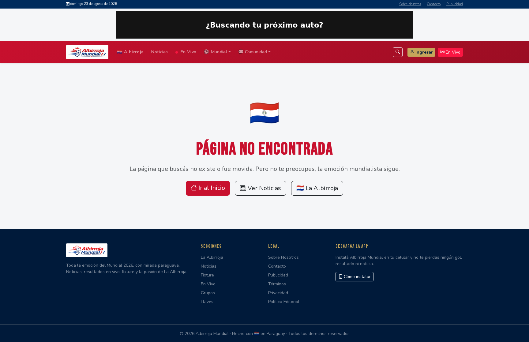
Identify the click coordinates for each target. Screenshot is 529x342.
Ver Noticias (263, 188)
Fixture (207, 275)
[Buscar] (398, 52)
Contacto (434, 4)
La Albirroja (212, 257)
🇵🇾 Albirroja (130, 52)
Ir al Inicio (211, 188)
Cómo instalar (357, 277)
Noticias (159, 52)
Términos (277, 284)
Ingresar (424, 52)
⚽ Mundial (215, 52)
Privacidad (278, 293)
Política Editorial (283, 302)
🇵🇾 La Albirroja (317, 188)
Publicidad (454, 4)
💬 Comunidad (252, 52)
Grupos (208, 293)
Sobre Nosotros (410, 4)
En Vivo (187, 52)
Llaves (207, 302)
